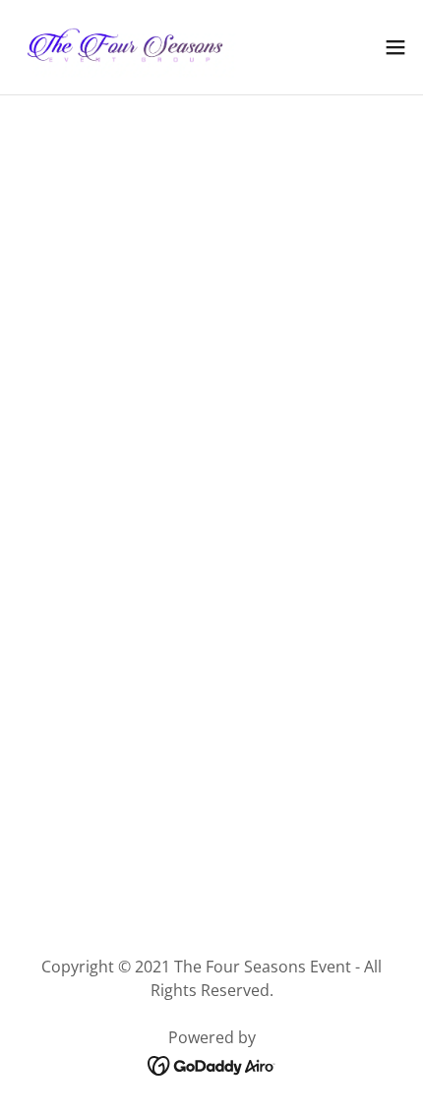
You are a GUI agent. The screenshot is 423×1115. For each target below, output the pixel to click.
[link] (126, 47)
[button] (395, 47)
